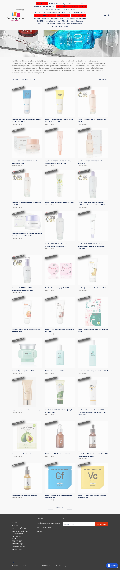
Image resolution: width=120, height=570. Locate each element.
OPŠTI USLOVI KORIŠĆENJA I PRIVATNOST (17, 538)
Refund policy (17, 549)
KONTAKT (15, 526)
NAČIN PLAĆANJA (19, 528)
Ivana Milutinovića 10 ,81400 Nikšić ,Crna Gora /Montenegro (49, 566)
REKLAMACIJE (17, 544)
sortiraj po (15, 79)
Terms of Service (18, 547)
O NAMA (15, 523)
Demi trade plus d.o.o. (24, 566)
